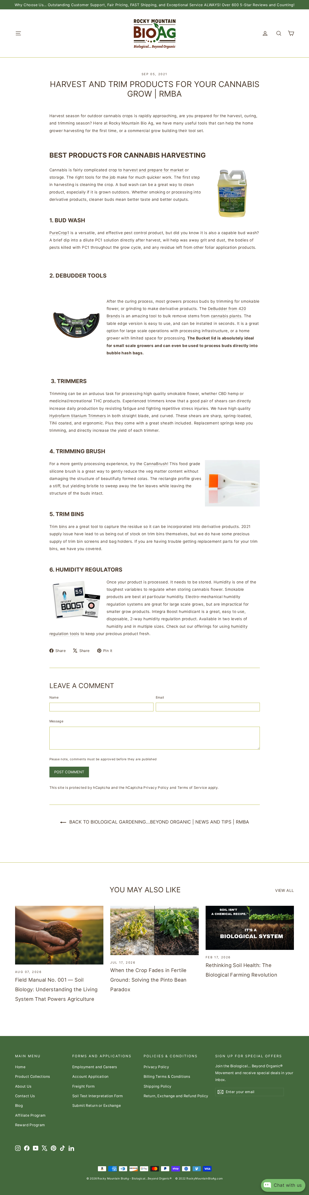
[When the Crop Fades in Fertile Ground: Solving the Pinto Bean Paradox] (154, 930)
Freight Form (83, 1086)
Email (160, 697)
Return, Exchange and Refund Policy (176, 1096)
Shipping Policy (157, 1086)
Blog (19, 1105)
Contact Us (25, 1096)
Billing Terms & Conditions (167, 1076)
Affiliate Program (30, 1115)
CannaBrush (155, 463)
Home (20, 1067)
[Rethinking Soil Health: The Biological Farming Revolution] (250, 928)
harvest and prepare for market (153, 170)
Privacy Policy (156, 787)
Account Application (90, 1076)
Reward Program (30, 1125)
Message (56, 721)
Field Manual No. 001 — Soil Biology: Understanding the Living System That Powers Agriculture (56, 989)
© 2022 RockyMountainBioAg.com (199, 1178)
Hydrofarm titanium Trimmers (77, 415)
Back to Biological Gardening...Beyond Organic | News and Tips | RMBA (158, 822)
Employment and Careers (94, 1067)
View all (284, 890)
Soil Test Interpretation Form (97, 1096)
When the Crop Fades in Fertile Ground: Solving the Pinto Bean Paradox (148, 979)
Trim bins (58, 526)
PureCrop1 (59, 233)
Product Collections (32, 1076)
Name (54, 697)
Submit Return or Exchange (96, 1105)
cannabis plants (226, 316)
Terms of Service (192, 787)
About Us (23, 1086)
